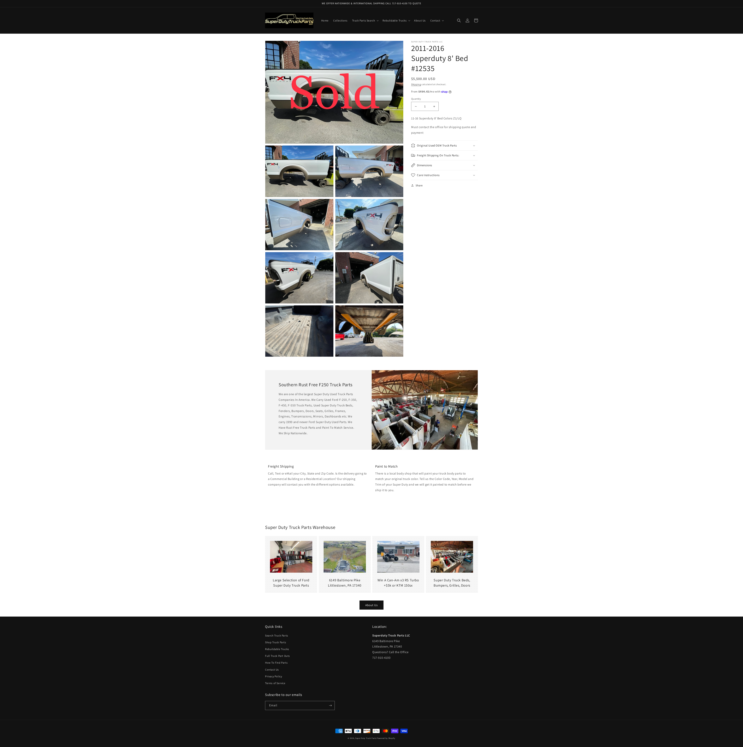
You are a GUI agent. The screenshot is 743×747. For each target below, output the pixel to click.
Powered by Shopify (386, 738)
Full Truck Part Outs (277, 656)
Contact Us (272, 669)
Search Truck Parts (276, 635)
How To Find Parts (276, 662)
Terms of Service (275, 683)
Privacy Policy (273, 676)
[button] (365, 20)
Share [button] (419, 185)
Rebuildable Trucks (277, 649)
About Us (371, 605)
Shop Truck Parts (275, 642)
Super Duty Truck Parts (365, 738)
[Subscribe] (330, 705)
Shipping (416, 84)
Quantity (416, 98)
